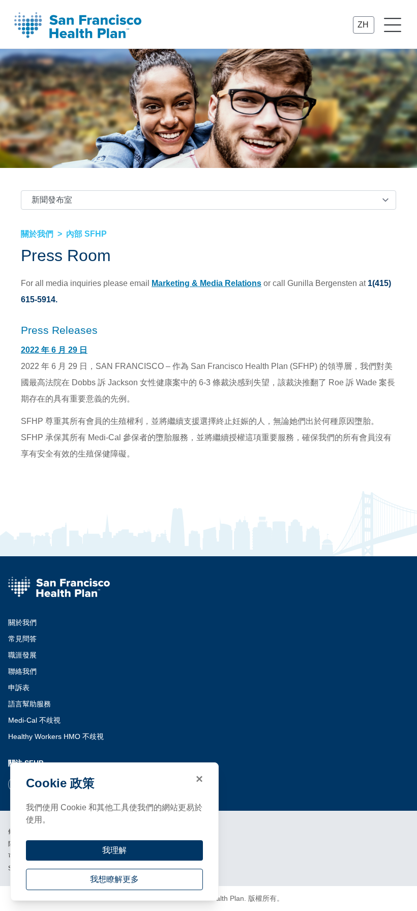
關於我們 (22, 622)
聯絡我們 (22, 671)
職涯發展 (22, 655)
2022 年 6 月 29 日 (54, 350)
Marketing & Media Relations (206, 283)
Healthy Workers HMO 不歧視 (56, 736)
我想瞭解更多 (114, 879)
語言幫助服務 (29, 704)
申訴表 (18, 688)
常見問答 (22, 639)
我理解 (114, 850)
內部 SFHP (86, 234)
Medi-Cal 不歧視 (34, 720)
